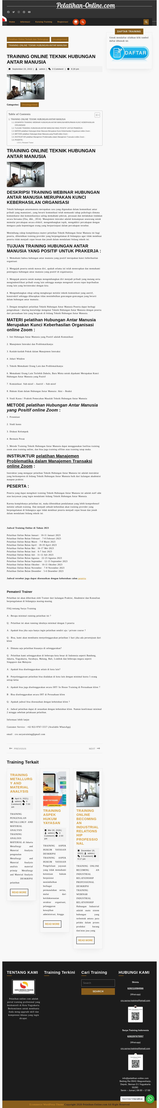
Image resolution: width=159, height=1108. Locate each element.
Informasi (25, 22)
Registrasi (62, 22)
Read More (20, 893)
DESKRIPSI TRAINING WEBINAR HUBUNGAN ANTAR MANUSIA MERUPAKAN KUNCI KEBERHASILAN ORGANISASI (54, 123)
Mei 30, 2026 (54, 830)
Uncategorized (60, 39)
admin (42, 69)
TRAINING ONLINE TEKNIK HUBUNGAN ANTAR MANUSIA (38, 119)
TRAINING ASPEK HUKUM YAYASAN (52, 817)
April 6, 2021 (21, 799)
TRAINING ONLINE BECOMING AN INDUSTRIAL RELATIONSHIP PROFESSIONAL (87, 827)
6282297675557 (135, 1036)
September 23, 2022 (22, 69)
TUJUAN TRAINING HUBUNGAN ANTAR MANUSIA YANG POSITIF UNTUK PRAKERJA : (49, 128)
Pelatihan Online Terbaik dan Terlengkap (28, 39)
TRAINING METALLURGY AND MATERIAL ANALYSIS (21, 783)
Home (12, 22)
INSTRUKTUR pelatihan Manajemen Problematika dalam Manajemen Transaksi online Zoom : (50, 137)
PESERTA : (19, 140)
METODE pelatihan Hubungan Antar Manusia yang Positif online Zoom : (41, 134)
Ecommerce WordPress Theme (47, 1104)
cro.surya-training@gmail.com (135, 1000)
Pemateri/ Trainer (27, 142)
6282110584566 (135, 988)
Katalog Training (43, 22)
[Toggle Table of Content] (95, 115)
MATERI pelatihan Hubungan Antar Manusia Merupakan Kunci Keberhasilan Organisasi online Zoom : (53, 131)
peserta (82, 578)
